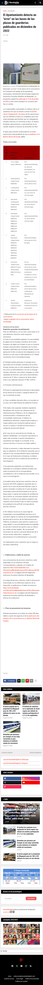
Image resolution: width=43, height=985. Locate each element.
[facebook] (12, 778)
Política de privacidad (32, 979)
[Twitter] (19, 681)
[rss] (30, 966)
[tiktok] (12, 786)
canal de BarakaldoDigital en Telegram (15, 763)
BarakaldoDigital (8, 909)
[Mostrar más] (35, 681)
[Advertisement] (21, 646)
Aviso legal (19, 979)
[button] (2, 2)
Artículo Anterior (7, 752)
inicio (9, 976)
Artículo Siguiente (35, 752)
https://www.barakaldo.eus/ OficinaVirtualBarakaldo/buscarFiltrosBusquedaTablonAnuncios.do (21, 570)
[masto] (12, 791)
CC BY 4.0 (6, 912)
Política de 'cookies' (21, 981)
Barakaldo (11, 11)
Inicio (5, 11)
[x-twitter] (12, 782)
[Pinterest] (27, 681)
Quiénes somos (9, 979)
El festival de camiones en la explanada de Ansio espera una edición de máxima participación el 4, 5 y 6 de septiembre (31, 711)
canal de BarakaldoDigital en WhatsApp (16, 759)
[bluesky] (31, 786)
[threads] (31, 791)
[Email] (31, 681)
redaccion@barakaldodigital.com (24, 976)
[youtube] (31, 782)
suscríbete (31, 898)
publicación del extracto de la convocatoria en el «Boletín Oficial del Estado (21, 618)
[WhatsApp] (23, 681)
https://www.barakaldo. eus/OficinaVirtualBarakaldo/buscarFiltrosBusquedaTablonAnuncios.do (21, 590)
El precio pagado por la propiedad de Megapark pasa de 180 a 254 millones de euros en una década (11, 711)
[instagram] (31, 778)
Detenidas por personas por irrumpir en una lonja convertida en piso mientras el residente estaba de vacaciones (11, 738)
